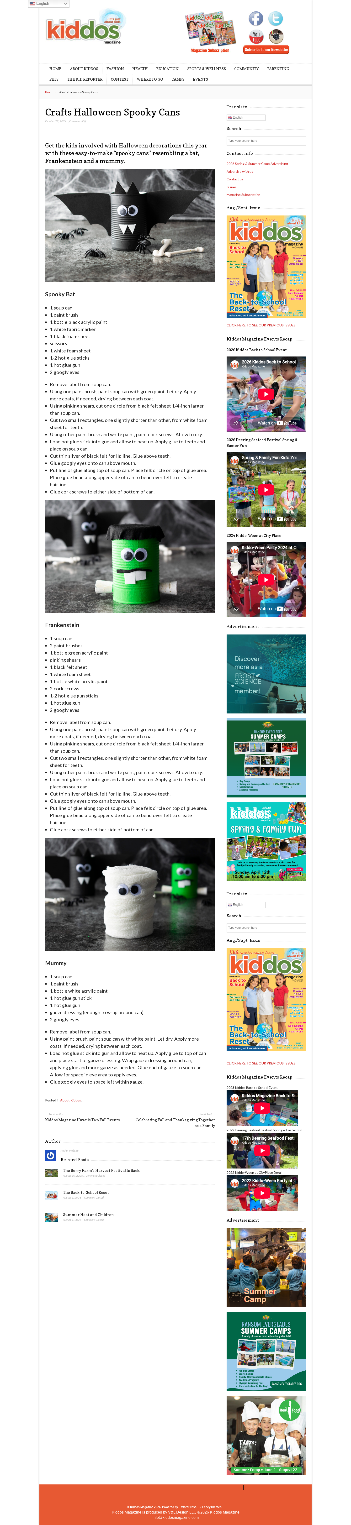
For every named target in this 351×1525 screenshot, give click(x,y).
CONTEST (119, 79)
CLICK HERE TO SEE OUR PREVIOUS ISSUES (261, 325)
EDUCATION (167, 68)
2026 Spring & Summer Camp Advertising (257, 164)
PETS (53, 79)
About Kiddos (70, 1100)
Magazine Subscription (243, 195)
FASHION (115, 68)
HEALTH (140, 68)
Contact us (235, 179)
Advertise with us (240, 171)
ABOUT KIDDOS (84, 68)
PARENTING (278, 68)
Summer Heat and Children (88, 1214)
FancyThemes (212, 1507)
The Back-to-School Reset (86, 1192)
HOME (55, 68)
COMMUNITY (246, 68)
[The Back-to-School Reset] (51, 1196)
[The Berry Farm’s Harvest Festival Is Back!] (51, 1174)
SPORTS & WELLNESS (206, 68)
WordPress (189, 1507)
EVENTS (200, 79)
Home (48, 92)
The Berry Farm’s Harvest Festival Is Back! (101, 1170)
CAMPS (177, 79)
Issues (232, 187)
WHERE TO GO (150, 79)
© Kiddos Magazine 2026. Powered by (153, 1507)
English (237, 117)
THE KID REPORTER (84, 79)
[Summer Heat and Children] (51, 1219)
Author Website (70, 1150)
